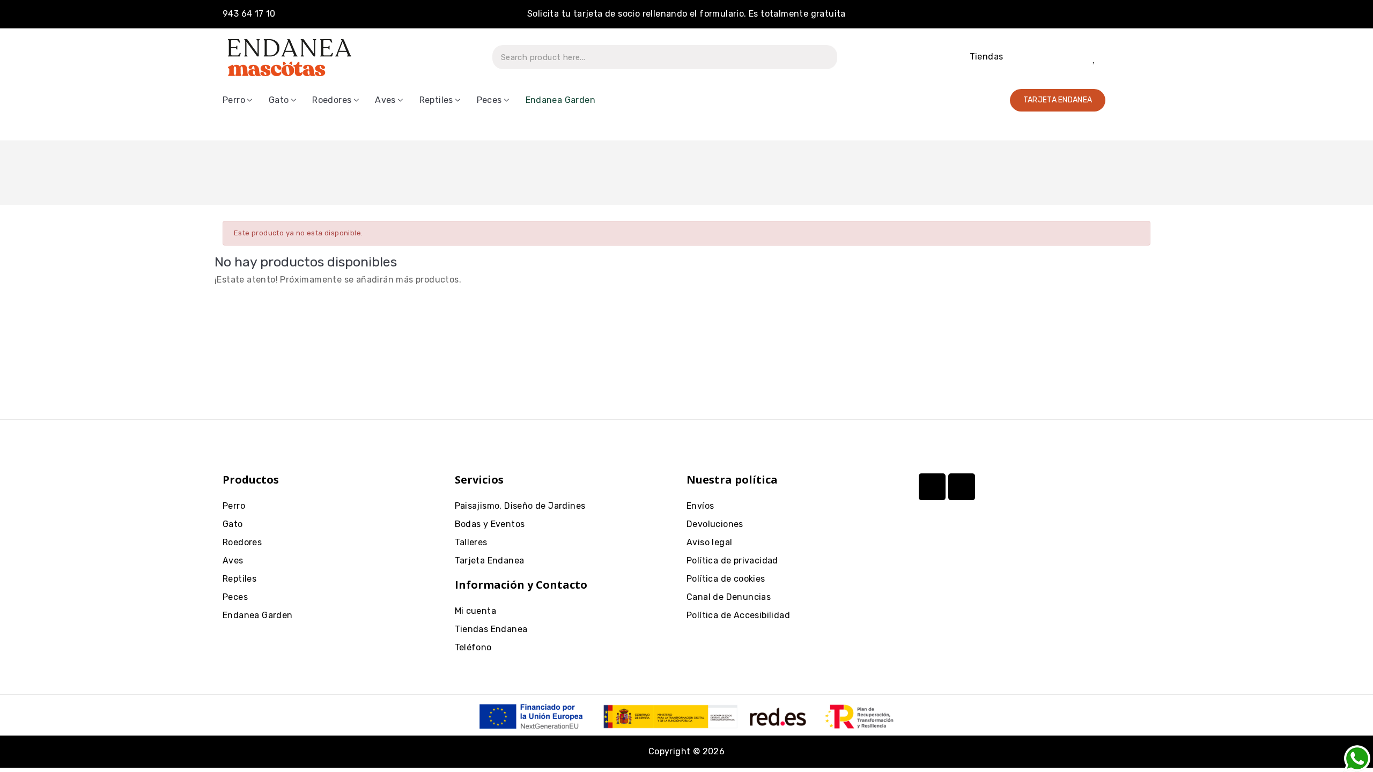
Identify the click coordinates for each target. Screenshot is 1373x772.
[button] (1058, 100)
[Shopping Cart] (1132, 57)
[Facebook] (961, 486)
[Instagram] (932, 486)
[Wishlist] (1094, 57)
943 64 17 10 (249, 14)
